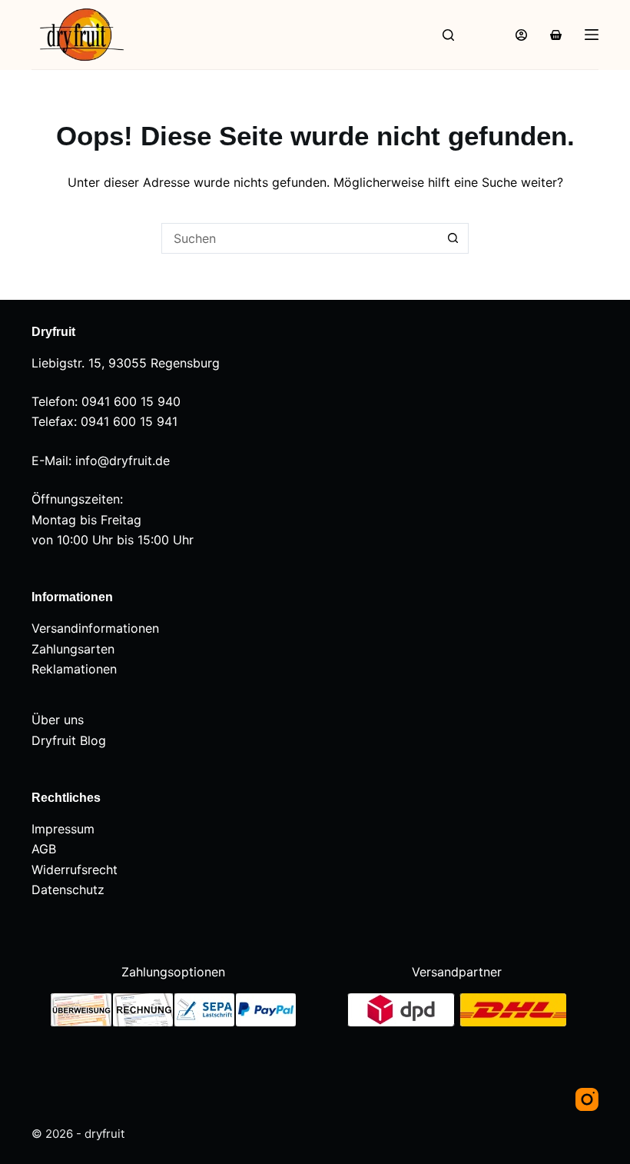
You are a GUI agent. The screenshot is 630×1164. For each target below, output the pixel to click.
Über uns (58, 719)
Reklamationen (74, 669)
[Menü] (591, 35)
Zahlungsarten (73, 649)
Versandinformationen (95, 628)
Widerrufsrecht (75, 869)
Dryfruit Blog (69, 740)
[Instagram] (586, 1099)
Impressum (63, 828)
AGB (44, 848)
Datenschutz (68, 889)
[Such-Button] (453, 238)
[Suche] (448, 35)
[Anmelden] (521, 35)
